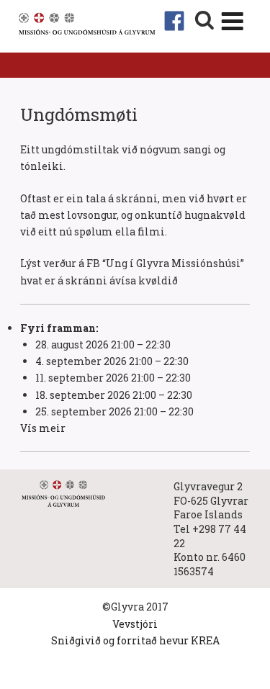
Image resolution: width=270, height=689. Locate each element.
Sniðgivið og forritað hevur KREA (135, 640)
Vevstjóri (135, 624)
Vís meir (43, 428)
